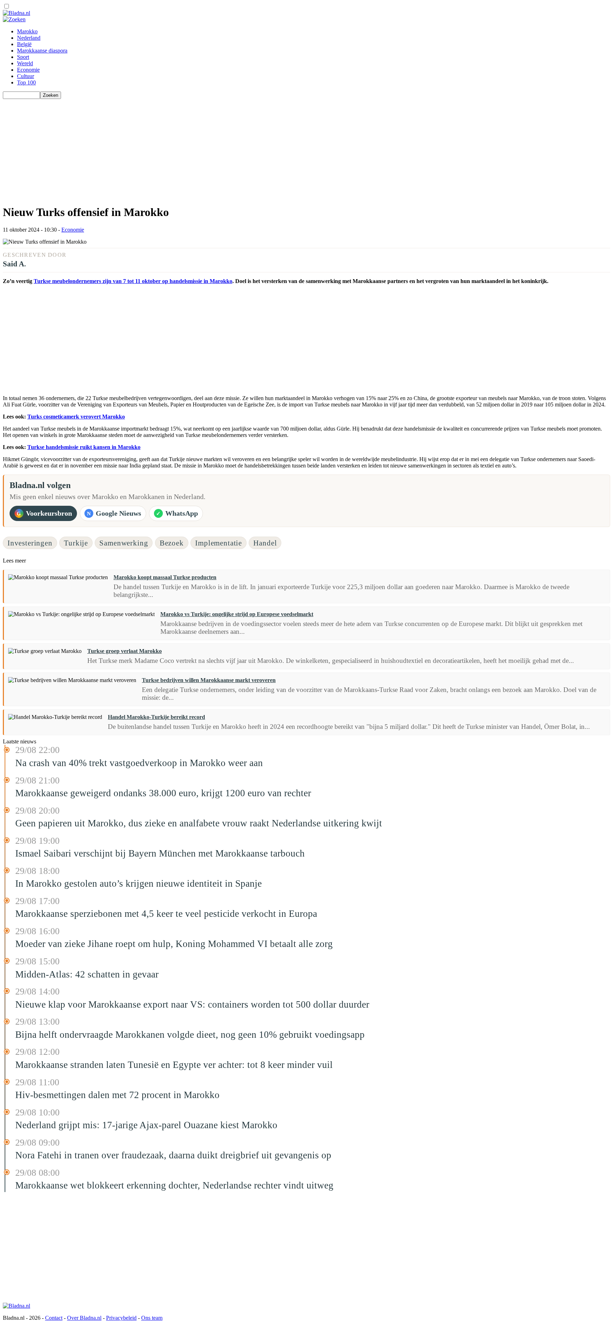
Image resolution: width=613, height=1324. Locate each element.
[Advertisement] (216, 148)
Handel (265, 543)
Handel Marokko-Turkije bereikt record (156, 717)
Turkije (76, 543)
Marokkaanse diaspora (42, 51)
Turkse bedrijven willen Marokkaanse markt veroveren (209, 680)
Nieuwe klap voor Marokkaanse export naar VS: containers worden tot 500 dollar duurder (192, 1004)
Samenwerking (123, 543)
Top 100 (26, 82)
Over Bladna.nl (84, 1318)
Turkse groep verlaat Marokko (124, 651)
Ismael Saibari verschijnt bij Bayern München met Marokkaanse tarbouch (160, 853)
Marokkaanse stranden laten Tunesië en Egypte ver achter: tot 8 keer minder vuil (174, 1064)
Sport (23, 57)
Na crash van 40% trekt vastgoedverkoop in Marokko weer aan (139, 763)
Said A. (14, 264)
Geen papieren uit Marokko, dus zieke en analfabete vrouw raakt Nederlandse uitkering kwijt (198, 823)
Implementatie (218, 543)
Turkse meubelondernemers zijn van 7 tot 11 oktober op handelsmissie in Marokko (133, 281)
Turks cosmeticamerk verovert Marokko (76, 417)
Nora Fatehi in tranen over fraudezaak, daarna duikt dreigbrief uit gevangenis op (173, 1155)
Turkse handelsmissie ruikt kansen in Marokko (83, 447)
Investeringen (30, 543)
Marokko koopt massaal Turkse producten (165, 577)
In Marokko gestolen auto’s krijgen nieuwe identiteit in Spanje (138, 883)
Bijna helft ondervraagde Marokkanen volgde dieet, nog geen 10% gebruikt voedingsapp (190, 1034)
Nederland (28, 38)
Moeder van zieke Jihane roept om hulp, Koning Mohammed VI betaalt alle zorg (174, 943)
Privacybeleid (121, 1318)
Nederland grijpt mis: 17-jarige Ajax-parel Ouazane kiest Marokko (146, 1125)
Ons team (151, 1318)
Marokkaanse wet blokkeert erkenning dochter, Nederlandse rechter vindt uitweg (174, 1185)
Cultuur (25, 76)
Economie (28, 70)
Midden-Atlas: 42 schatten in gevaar (87, 974)
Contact (53, 1318)
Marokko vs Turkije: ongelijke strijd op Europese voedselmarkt (236, 614)
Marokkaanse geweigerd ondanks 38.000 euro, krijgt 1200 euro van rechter (163, 793)
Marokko (27, 31)
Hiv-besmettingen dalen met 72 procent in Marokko (117, 1095)
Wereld (25, 63)
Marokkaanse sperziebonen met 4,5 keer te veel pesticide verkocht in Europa (166, 913)
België (24, 44)
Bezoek (172, 543)
